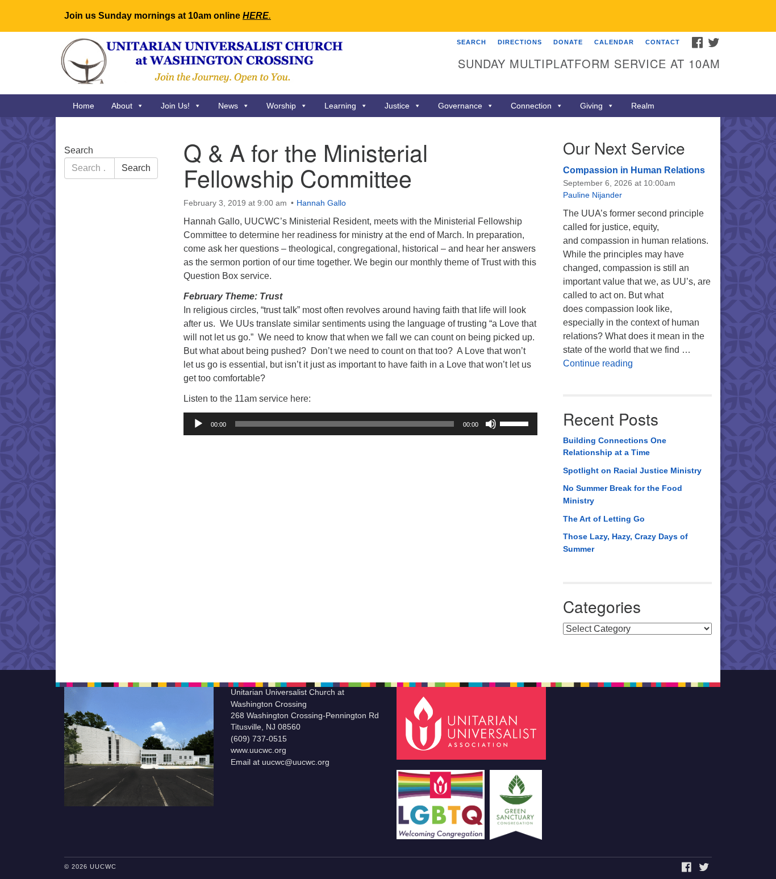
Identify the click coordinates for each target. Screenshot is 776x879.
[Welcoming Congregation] (442, 799)
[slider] (516, 423)
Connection (531, 105)
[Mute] (491, 424)
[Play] (198, 424)
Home (83, 105)
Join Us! (175, 105)
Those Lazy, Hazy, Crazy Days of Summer (625, 542)
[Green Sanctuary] (517, 799)
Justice (397, 105)
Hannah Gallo (321, 202)
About (121, 105)
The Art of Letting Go (604, 518)
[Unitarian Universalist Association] (473, 723)
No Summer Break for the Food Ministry (622, 494)
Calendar (614, 42)
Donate (568, 42)
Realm (642, 105)
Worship (281, 105)
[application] (360, 424)
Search (471, 42)
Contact (662, 42)
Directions (520, 42)
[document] (388, 393)
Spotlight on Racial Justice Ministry (632, 470)
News (228, 105)
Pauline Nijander (592, 194)
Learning (340, 105)
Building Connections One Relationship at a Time (614, 446)
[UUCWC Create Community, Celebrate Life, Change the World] (250, 63)
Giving (591, 105)
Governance (460, 105)
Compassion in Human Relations (634, 170)
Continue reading (598, 363)
